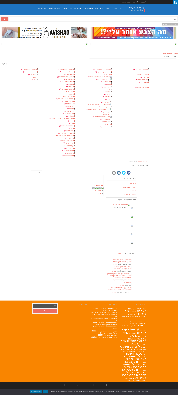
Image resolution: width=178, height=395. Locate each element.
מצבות (71, 123)
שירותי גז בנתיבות (137, 351)
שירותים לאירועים (68, 156)
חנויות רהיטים (105, 102)
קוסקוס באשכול (142, 344)
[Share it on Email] (114, 173)
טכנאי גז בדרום (125, 321)
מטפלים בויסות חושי (68, 111)
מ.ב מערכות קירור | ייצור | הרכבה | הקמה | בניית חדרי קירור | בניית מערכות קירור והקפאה (119, 276)
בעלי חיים (70, 86)
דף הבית (145, 162)
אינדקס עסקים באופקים (103, 72)
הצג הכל (118, 253)
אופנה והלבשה (69, 79)
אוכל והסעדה (69, 74)
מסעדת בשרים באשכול (127, 328)
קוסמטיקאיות (69, 146)
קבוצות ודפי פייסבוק (54, 8)
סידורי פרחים (69, 131)
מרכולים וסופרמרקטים (66, 126)
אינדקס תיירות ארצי (30, 72)
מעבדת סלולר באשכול (134, 331)
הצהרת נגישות (126, 2)
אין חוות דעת (98, 190)
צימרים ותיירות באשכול (66, 140)
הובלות (107, 94)
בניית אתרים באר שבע (100, 385)
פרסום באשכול (138, 337)
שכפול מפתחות (132, 353)
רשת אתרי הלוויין (41, 8)
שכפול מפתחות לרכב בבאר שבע (108, 327)
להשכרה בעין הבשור (133, 325)
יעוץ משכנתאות (69, 104)
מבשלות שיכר (70, 106)
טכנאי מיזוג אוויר (68, 101)
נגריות (71, 128)
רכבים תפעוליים (138, 345)
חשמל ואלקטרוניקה (91, 104)
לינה (34, 80)
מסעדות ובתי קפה (142, 80)
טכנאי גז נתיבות (133, 323)
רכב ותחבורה (69, 148)
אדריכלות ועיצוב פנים (67, 72)
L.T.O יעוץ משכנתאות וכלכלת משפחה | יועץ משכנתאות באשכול (119, 289)
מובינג (134, 191)
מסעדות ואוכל (106, 82)
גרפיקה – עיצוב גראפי (66, 89)
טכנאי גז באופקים (133, 321)
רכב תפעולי (127, 346)
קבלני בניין (97, 117)
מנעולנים (70, 116)
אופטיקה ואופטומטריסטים (65, 77)
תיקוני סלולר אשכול (132, 380)
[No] (175, 392)
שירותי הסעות (69, 153)
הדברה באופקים (125, 314)
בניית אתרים (110, 385)
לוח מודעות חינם (88, 8)
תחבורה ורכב (106, 122)
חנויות (108, 99)
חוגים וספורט (69, 91)
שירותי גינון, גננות (68, 151)
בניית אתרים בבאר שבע (86, 385)
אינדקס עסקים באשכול (137, 310)
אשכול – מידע (99, 8)
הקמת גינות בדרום (129, 187)
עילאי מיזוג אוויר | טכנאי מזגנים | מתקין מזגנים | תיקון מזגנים (120, 261)
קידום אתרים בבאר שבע (71, 385)
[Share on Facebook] (129, 173)
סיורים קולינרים (105, 127)
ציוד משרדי (69, 138)
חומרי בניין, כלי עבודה (67, 96)
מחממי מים (143, 328)
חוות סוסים (70, 94)
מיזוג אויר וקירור (68, 114)
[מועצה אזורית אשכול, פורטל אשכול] (136, 14)
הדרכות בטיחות (93, 77)
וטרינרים (99, 79)
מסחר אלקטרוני (92, 109)
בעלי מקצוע (106, 87)
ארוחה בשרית (132, 311)
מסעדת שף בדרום (130, 194)
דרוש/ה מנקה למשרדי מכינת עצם (107, 314)
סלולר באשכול (132, 333)
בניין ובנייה (70, 84)
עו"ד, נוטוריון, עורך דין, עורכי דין (64, 136)
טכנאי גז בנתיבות (142, 323)
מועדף (100, 193)
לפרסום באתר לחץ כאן (140, 2)
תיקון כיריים (140, 380)
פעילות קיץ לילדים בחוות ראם (109, 331)
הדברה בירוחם (142, 319)
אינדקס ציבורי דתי (140, 69)
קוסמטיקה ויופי (68, 143)
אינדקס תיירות (142, 75)
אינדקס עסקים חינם (75, 8)
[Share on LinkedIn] (119, 173)
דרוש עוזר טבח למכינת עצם (109, 312)
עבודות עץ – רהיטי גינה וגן (65, 133)
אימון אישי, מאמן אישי (67, 82)
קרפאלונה (127, 283)
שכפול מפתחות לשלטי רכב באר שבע (133, 369)
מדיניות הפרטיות (36, 392)
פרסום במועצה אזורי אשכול (133, 340)
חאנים (34, 77)
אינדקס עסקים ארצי (29, 69)
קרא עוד (115, 264)
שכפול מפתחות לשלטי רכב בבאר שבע (133, 375)
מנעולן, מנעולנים (105, 107)
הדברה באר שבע (142, 316)
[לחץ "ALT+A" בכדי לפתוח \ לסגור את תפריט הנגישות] (175, 2)
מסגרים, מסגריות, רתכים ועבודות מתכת (61, 118)
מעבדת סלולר (142, 330)
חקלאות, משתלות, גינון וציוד (65, 99)
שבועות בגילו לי (142, 349)
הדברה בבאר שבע (133, 316)
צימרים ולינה (106, 114)
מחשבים (70, 109)
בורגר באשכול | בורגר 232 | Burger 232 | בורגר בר (121, 268)
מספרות (70, 121)
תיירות (108, 124)
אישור (45, 392)
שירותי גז (136, 349)
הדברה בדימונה (125, 316)
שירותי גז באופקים (129, 349)
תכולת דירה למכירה (111, 335)
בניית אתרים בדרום (129, 184)
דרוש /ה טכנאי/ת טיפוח (110, 333)
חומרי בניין (107, 97)
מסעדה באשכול (137, 328)
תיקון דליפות (129, 378)
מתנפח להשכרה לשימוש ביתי (108, 337)
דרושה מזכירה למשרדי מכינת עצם (107, 319)
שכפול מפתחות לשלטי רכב (133, 366)
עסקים (107, 84)
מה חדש (65, 8)
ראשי (120, 8)
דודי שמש (107, 92)
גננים (108, 89)
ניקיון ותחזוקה (106, 112)
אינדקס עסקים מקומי (65, 69)
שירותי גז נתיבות (128, 351)
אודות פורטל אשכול (111, 8)
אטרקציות (32, 75)
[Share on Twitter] (124, 173)
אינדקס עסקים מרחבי (102, 69)
